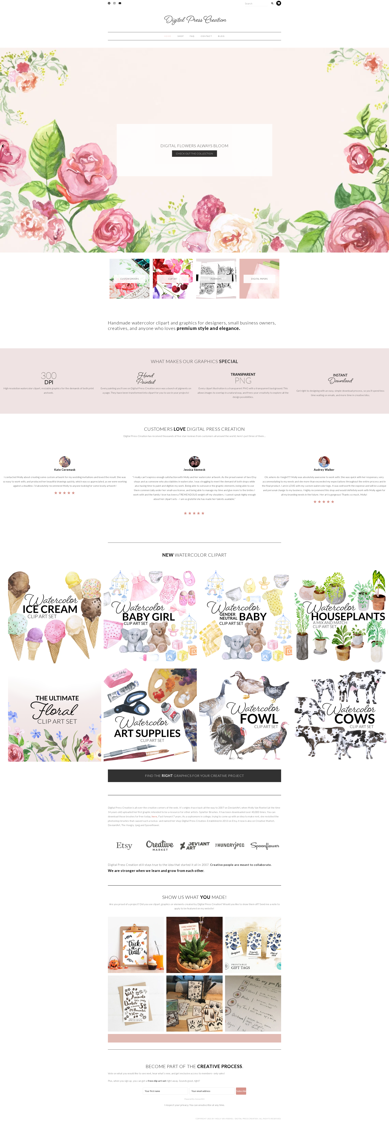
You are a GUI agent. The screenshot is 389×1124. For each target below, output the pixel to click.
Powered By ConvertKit (194, 1099)
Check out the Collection (194, 153)
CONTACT (206, 36)
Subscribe (241, 1091)
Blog (221, 36)
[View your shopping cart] (278, 3)
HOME (167, 36)
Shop (180, 36)
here (154, 816)
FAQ (192, 36)
